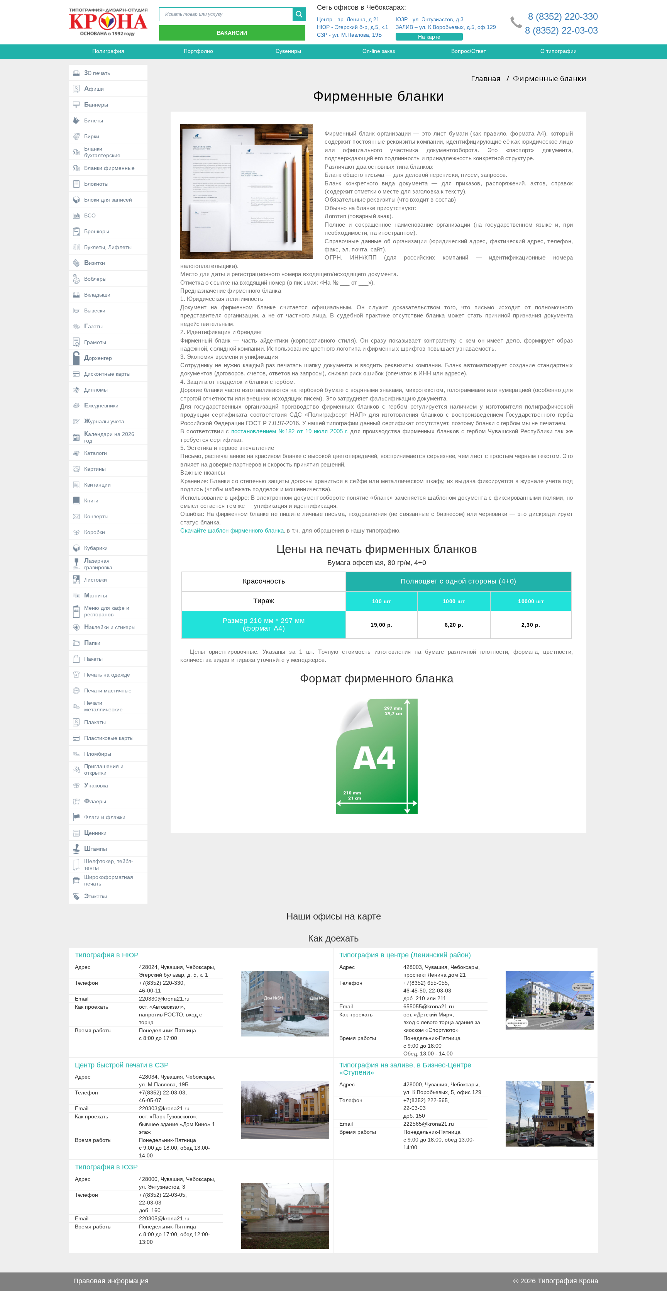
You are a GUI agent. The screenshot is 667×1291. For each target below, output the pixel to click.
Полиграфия (108, 51)
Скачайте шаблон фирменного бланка (232, 530)
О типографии (558, 51)
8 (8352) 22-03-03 (561, 30)
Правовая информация (111, 1281)
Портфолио (198, 51)
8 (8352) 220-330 (563, 16)
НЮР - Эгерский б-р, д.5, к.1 (352, 27)
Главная (486, 78)
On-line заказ (378, 51)
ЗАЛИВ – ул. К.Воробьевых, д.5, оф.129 (446, 27)
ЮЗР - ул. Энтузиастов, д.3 (430, 19)
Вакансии (232, 33)
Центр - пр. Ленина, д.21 (348, 19)
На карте (429, 37)
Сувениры (288, 51)
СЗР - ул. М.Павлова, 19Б (349, 35)
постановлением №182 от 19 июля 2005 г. (289, 431)
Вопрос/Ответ (468, 51)
